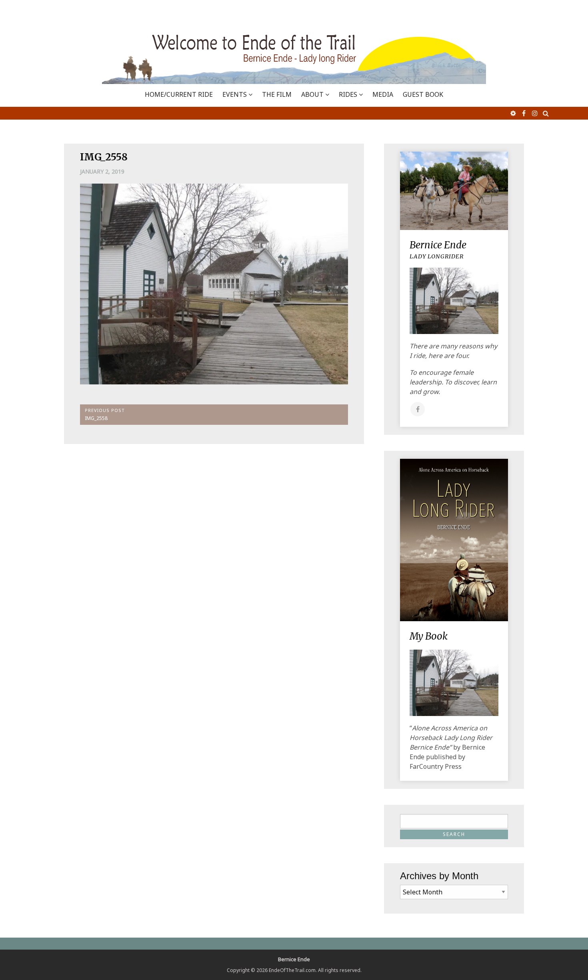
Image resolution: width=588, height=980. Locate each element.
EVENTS (234, 94)
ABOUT (312, 94)
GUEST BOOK (423, 94)
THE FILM (277, 94)
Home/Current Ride (179, 94)
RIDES (348, 94)
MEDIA (382, 94)
